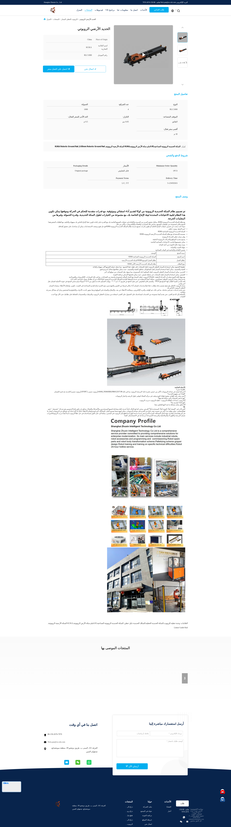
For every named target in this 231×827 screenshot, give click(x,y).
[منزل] (53, 10)
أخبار (169, 811)
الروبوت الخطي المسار (69, 19)
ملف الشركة (147, 807)
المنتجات (88, 10)
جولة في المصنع (146, 811)
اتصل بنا (134, 10)
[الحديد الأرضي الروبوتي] (143, 54)
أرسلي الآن (133, 766)
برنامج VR (110, 10)
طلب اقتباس (159, 10)
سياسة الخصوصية (197, 809)
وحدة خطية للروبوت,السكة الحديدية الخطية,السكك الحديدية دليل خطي (152, 623)
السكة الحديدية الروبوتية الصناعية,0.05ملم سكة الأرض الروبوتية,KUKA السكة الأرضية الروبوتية (85, 623)
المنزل (79, 10)
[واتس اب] (91, 764)
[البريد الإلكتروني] (69, 764)
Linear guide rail (181, 628)
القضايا (169, 807)
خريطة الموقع (147, 820)
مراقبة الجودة (147, 815)
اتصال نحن (89, 69)
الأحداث (143, 10)
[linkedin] (222, 799)
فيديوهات (99, 10)
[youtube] (222, 791)
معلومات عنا (122, 10)
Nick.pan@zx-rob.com (56, 742)
